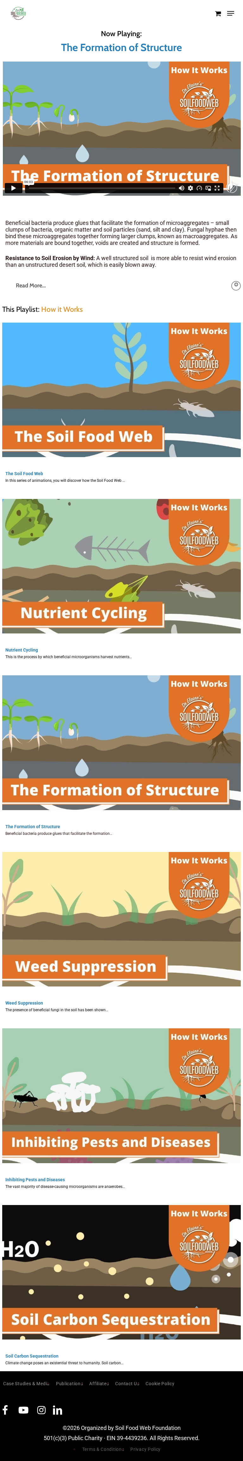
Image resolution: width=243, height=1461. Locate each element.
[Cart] (218, 13)
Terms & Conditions (103, 1449)
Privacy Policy (145, 1449)
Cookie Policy (160, 1383)
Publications (69, 1383)
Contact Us (127, 1383)
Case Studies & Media (26, 1383)
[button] (230, 13)
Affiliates (99, 1383)
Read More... (31, 285)
